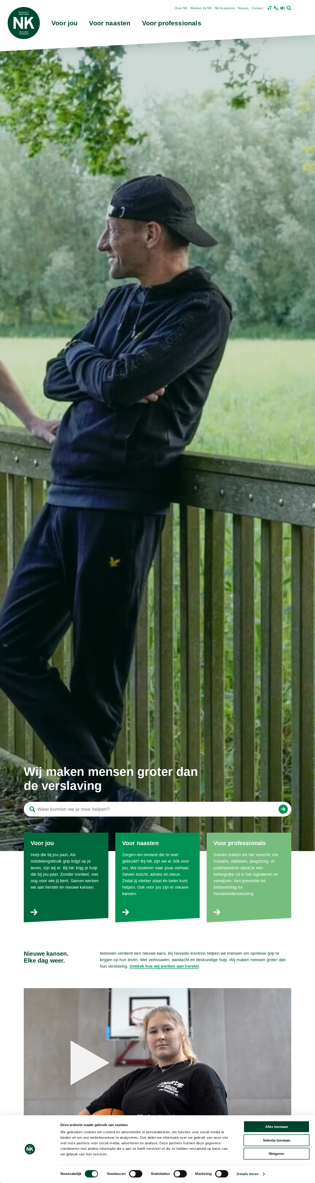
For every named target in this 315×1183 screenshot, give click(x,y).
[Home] (24, 23)
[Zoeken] (289, 8)
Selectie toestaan (276, 1140)
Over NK (181, 8)
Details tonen (247, 1174)
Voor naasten (109, 23)
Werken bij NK (200, 8)
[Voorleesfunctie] (282, 8)
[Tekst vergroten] (269, 8)
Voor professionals (171, 23)
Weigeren (276, 1154)
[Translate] (276, 8)
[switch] (135, 1173)
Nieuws (243, 8)
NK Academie (225, 8)
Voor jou (64, 23)
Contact (257, 8)
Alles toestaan (276, 1127)
